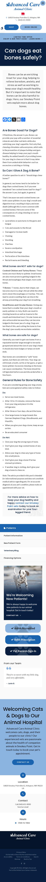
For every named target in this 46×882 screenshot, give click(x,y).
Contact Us (23, 762)
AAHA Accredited (24, 628)
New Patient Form (12, 543)
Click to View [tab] (24, 823)
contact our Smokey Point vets (22, 504)
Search (36, 857)
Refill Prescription (24, 639)
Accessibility (8, 857)
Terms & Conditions (23, 857)
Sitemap (17, 859)
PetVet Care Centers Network (26, 870)
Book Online (31, 27)
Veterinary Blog (11, 550)
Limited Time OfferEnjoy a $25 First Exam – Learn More (22, 38)
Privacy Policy (21, 852)
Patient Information (13, 535)
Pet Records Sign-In (24, 651)
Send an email (23, 807)
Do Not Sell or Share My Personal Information (21, 854)
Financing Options (12, 558)
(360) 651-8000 (24, 20)
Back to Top (28, 859)
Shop (11, 27)
